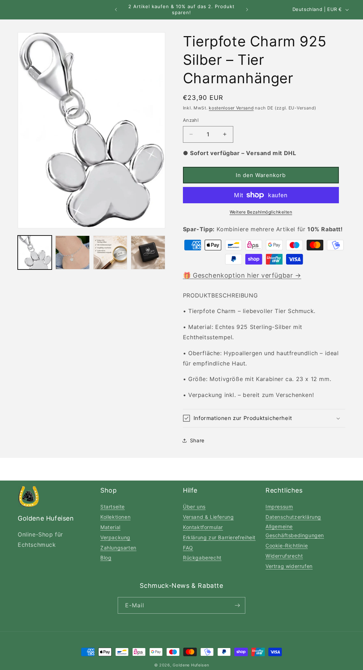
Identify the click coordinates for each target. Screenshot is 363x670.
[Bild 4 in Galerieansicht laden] (148, 252)
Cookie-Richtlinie (287, 546)
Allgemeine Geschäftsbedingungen (295, 530)
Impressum (279, 507)
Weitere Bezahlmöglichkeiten (261, 212)
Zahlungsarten (118, 548)
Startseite (112, 507)
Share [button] (197, 440)
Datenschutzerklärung (293, 517)
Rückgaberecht (202, 558)
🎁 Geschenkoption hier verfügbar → (242, 275)
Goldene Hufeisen (191, 665)
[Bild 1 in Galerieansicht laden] (35, 252)
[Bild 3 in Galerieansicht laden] (110, 252)
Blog (105, 558)
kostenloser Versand (231, 107)
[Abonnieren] (237, 605)
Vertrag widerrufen (289, 566)
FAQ (188, 548)
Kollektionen (115, 517)
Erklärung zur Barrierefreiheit (219, 537)
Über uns (194, 507)
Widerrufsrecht (284, 556)
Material (110, 527)
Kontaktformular (203, 527)
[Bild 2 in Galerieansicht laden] (72, 252)
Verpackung (115, 537)
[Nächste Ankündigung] (247, 9)
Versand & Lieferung (208, 517)
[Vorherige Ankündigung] (116, 9)
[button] (264, 418)
